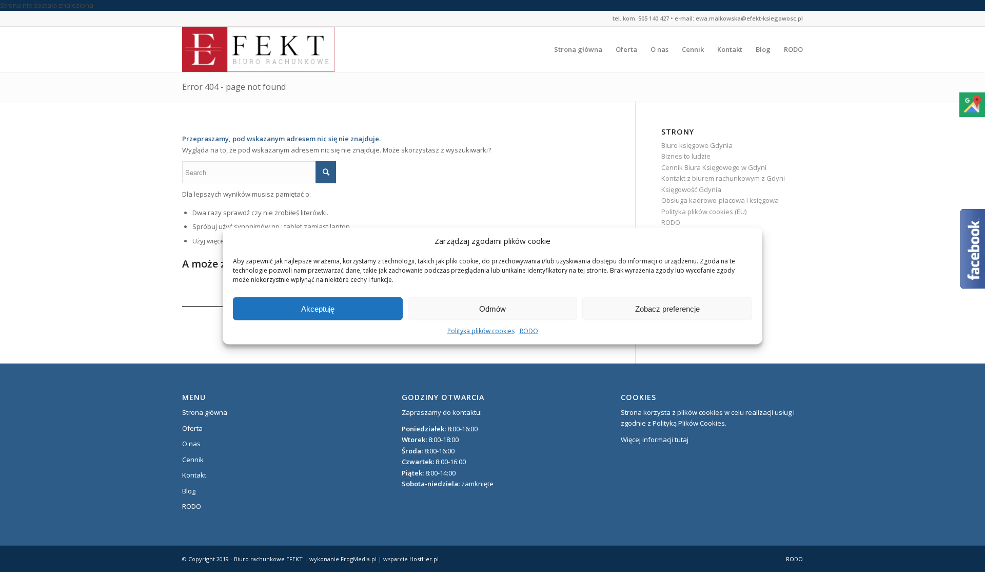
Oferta (192, 428)
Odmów (492, 308)
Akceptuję (317, 308)
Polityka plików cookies (481, 331)
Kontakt (194, 475)
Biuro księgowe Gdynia (697, 145)
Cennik (193, 459)
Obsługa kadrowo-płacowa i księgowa (720, 200)
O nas (191, 443)
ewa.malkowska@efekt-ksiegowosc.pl (749, 18)
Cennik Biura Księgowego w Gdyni (713, 167)
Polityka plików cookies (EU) (703, 211)
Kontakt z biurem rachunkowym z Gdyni (723, 178)
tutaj (681, 439)
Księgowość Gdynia (691, 189)
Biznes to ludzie (686, 156)
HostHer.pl (424, 559)
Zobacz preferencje (667, 308)
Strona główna (204, 412)
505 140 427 (653, 18)
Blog (188, 490)
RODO (529, 331)
